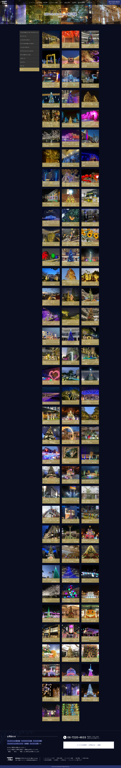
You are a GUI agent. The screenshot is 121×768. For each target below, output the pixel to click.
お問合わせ (89, 3)
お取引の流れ (67, 3)
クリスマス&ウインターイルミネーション (29, 32)
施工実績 (45, 3)
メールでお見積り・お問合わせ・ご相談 (89, 745)
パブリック (22, 58)
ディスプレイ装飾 (69, 758)
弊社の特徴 (59, 758)
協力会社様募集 (81, 3)
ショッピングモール (24, 47)
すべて (21, 69)
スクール (22, 65)
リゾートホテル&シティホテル (27, 43)
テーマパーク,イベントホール (26, 51)
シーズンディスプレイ (25, 39)
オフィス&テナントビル (25, 54)
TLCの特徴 (39, 3)
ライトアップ (23, 36)
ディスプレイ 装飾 (53, 3)
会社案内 (74, 3)
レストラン (22, 62)
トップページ (32, 3)
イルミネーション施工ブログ (75, 760)
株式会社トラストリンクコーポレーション (4, 2)
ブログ (60, 3)
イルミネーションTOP (49, 758)
